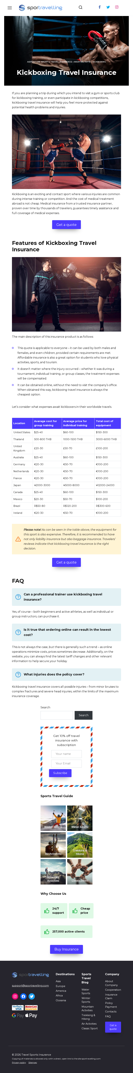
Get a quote (66, 225)
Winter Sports (53, 826)
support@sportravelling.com (30, 985)
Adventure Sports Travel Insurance (49, 62)
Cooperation (113, 989)
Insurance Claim (111, 996)
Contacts (110, 1011)
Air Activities (89, 1023)
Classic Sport (90, 1028)
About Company (111, 983)
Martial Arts (82, 62)
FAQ (108, 1016)
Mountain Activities (88, 1008)
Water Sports (79, 826)
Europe (60, 986)
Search (45, 707)
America (61, 990)
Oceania (61, 1000)
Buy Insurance (66, 949)
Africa (59, 995)
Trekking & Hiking (88, 1017)
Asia (58, 981)
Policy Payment (111, 1004)
